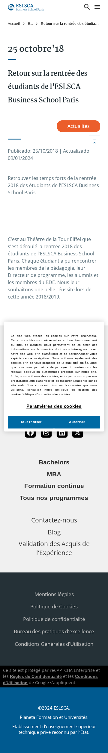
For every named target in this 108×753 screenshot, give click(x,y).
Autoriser (77, 422)
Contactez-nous (54, 520)
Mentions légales (54, 594)
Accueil (14, 23)
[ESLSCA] (26, 6)
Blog (30, 23)
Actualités (79, 126)
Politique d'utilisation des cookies (46, 394)
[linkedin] (62, 433)
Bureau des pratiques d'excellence (54, 631)
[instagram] (46, 433)
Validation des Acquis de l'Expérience (54, 548)
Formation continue (54, 486)
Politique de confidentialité (54, 619)
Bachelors (54, 462)
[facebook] (30, 433)
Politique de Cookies (54, 606)
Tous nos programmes (54, 498)
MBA (54, 474)
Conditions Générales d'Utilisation (54, 643)
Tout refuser (31, 422)
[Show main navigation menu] (97, 7)
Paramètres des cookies (54, 406)
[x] (77, 433)
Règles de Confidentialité (36, 676)
